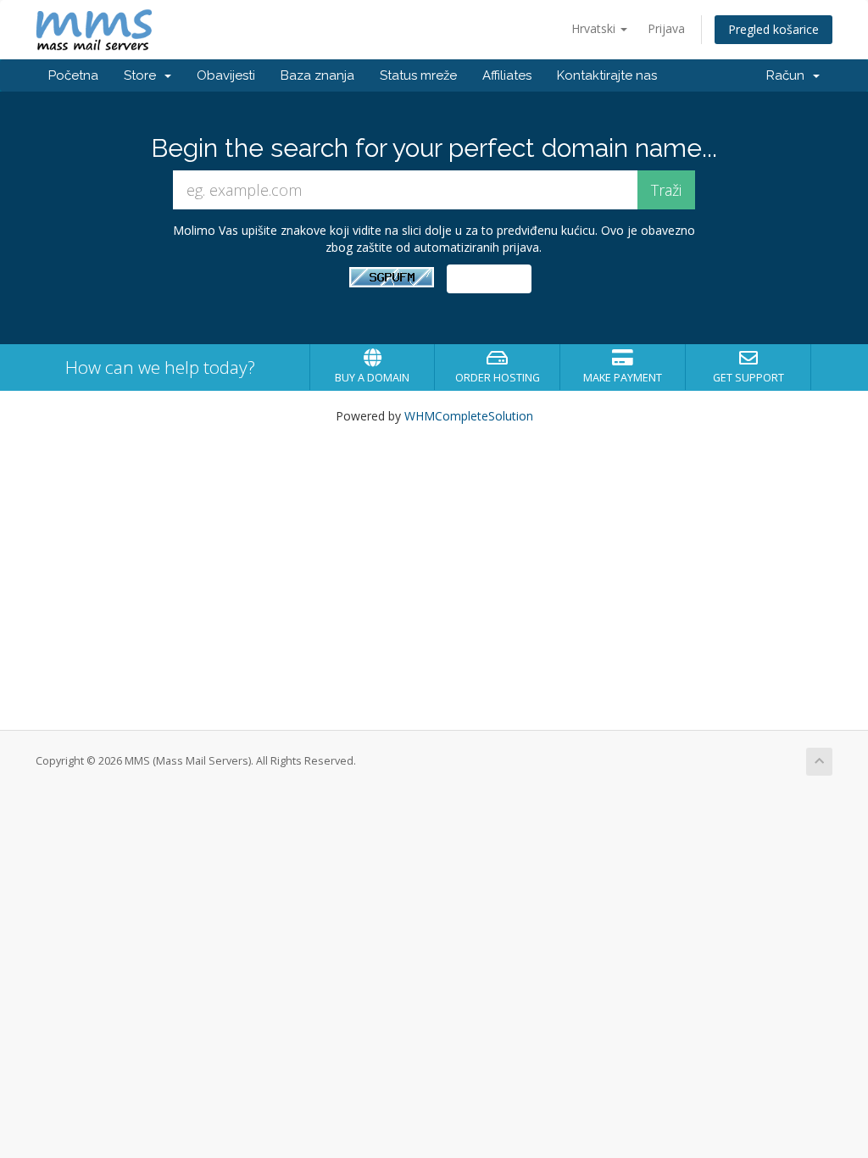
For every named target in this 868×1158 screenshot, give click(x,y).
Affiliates (506, 75)
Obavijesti (226, 75)
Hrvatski (595, 28)
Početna (73, 75)
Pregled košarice (773, 29)
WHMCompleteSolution (468, 416)
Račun (788, 75)
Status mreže (418, 75)
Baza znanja (317, 75)
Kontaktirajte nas (607, 75)
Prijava (666, 28)
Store (143, 75)
